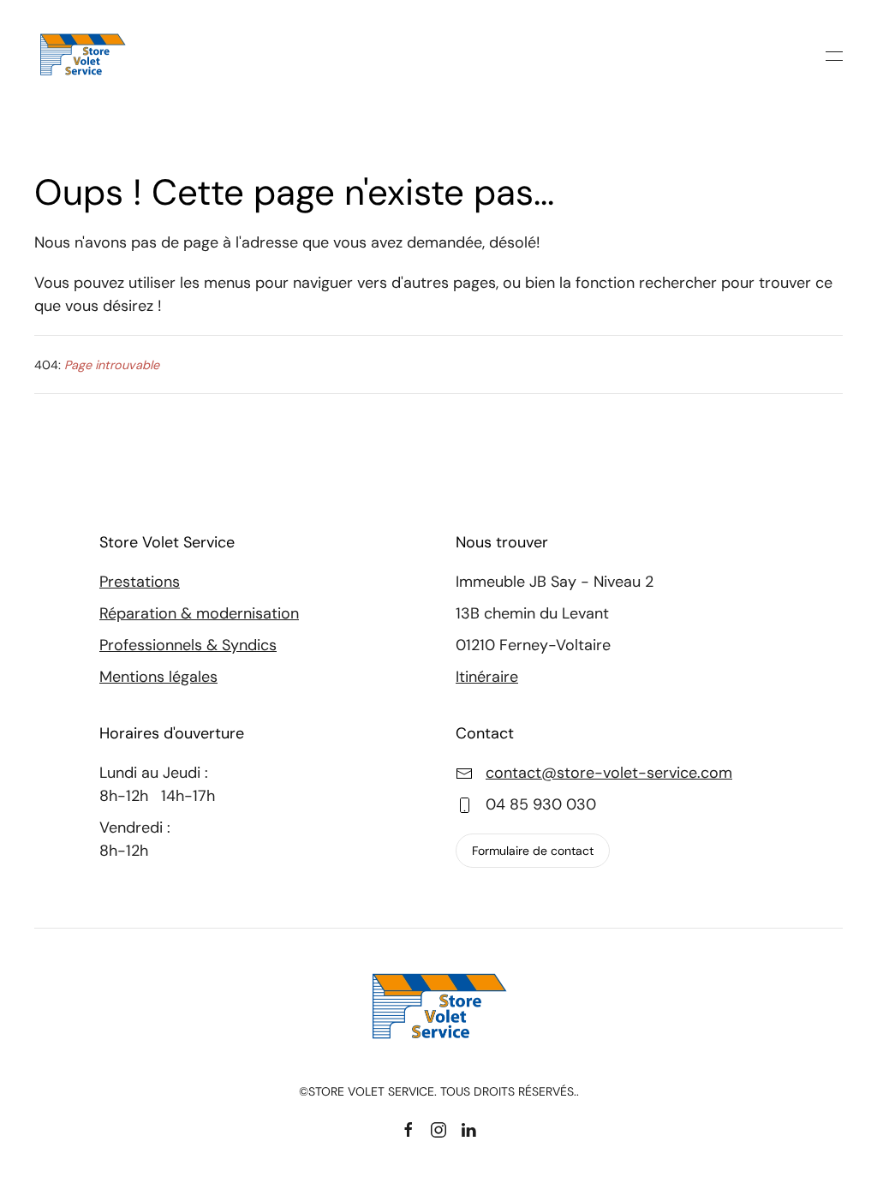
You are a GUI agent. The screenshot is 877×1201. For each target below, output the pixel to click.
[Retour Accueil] (85, 55)
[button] (834, 55)
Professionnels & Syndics (188, 645)
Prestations (139, 581)
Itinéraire (487, 676)
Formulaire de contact (533, 850)
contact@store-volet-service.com (609, 772)
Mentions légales (158, 676)
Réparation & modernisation (199, 613)
